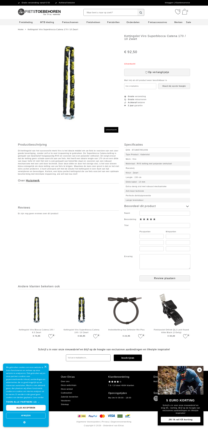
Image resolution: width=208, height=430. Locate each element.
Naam (127, 213)
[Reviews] (115, 382)
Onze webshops (68, 385)
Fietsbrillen (113, 22)
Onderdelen (133, 22)
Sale (188, 22)
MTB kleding (47, 22)
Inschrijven (127, 358)
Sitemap (65, 404)
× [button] (45, 367)
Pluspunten (145, 232)
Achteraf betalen (67, 3)
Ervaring (128, 256)
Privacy (105, 422)
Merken (178, 22)
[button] (26, 401)
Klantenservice (182, 3)
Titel (126, 225)
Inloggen (169, 3)
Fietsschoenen (70, 22)
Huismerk (33, 180)
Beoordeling (130, 219)
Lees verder (38, 397)
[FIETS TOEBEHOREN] (39, 7)
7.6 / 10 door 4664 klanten (121, 385)
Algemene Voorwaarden (88, 422)
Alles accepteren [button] (25, 407)
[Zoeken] (140, 12)
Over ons (65, 381)
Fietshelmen (93, 22)
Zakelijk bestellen (69, 397)
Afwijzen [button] (26, 415)
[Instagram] (156, 399)
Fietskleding (26, 22)
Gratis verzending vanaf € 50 (36, 3)
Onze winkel (67, 389)
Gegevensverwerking (121, 422)
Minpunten (171, 232)
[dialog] (26, 395)
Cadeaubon (66, 393)
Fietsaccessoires (157, 22)
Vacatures (66, 401)
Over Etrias (68, 377)
